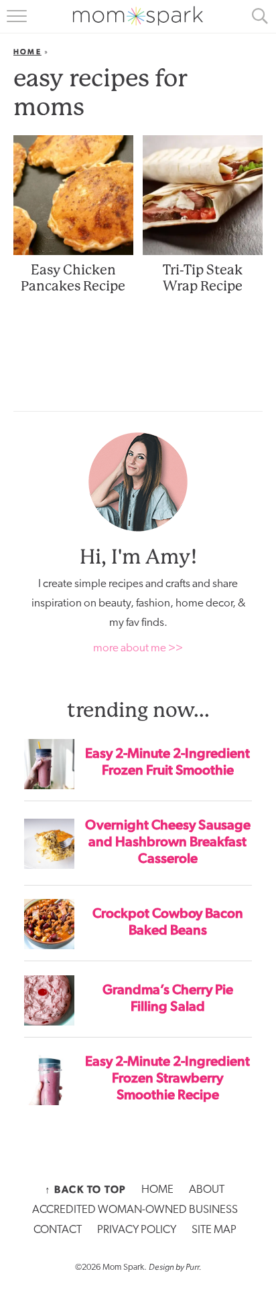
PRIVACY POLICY (136, 1230)
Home (27, 52)
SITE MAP (214, 1230)
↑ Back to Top (85, 1189)
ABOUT (206, 1190)
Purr (192, 1267)
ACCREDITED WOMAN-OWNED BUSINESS (135, 1210)
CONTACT (57, 1230)
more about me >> (138, 648)
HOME (157, 1190)
